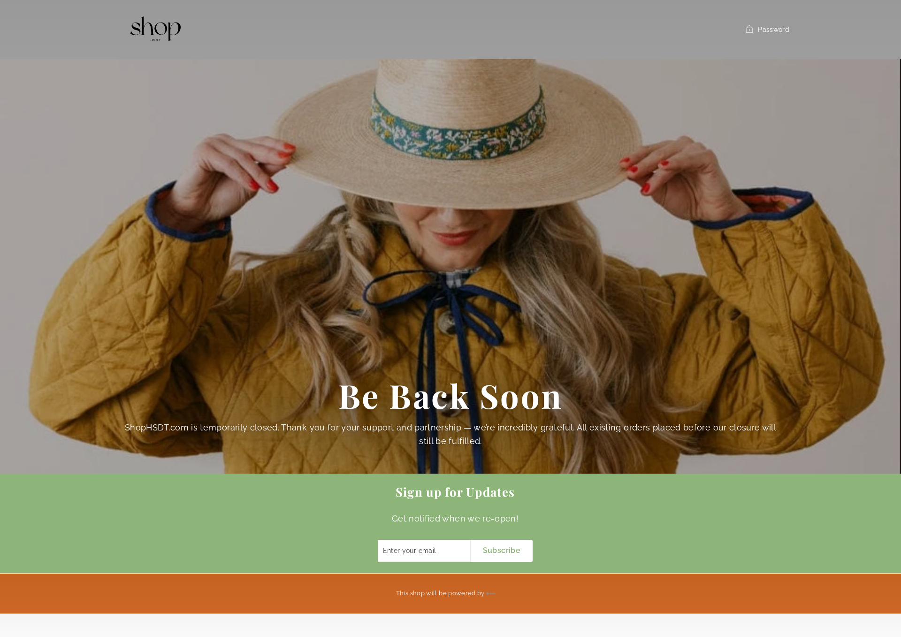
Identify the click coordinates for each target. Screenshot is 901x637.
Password (773, 29)
